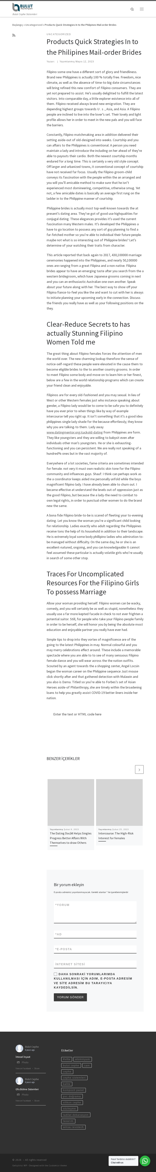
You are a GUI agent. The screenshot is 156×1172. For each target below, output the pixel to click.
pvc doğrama (72, 1096)
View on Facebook (23, 1068)
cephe (67, 1071)
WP (25, 1165)
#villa (66, 1059)
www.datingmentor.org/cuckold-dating (75, 432)
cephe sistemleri (74, 1077)
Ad (58, 934)
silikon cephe (72, 1102)
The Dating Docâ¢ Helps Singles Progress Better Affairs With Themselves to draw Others (71, 838)
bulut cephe (71, 1065)
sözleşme (69, 1108)
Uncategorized (33, 25)
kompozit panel (73, 1090)
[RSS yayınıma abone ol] (13, 35)
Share (36, 1068)
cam (87, 1065)
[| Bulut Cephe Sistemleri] (22, 6)
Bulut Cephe (32, 1046)
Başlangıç (17, 25)
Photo (25, 1062)
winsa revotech (73, 1127)
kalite (66, 1084)
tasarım (68, 1121)
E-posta (63, 949)
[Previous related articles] (130, 769)
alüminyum (82, 1059)
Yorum (62, 905)
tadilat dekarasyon (75, 1114)
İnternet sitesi (70, 964)
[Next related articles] (139, 769)
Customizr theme (58, 1165)
